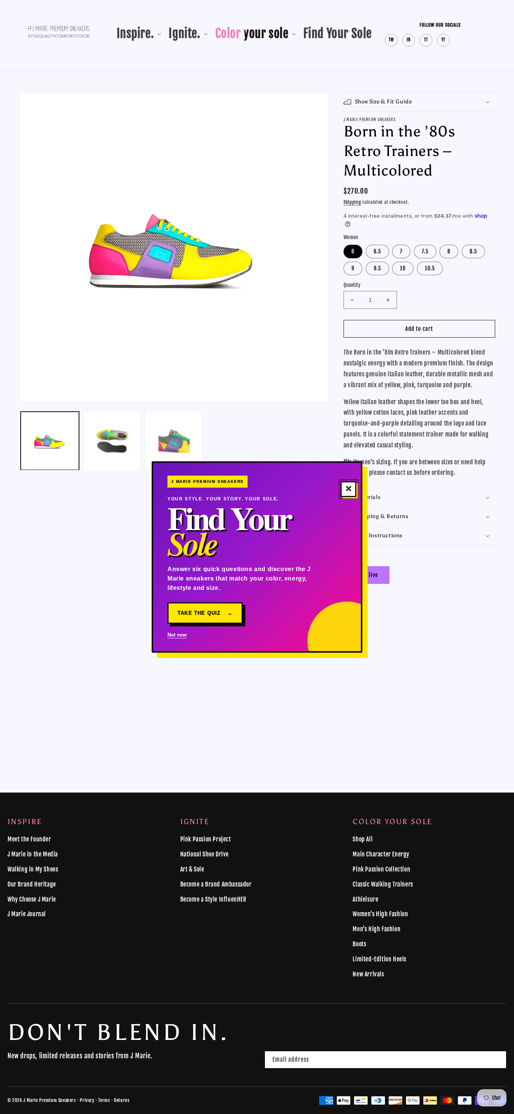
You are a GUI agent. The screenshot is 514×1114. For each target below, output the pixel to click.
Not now (177, 635)
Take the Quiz (205, 613)
